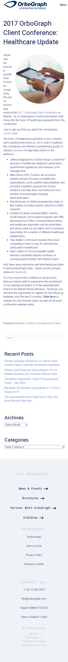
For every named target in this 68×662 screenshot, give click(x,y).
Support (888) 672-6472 (34, 607)
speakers (18, 150)
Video (57, 323)
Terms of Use (34, 546)
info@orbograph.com (34, 598)
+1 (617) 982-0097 (34, 589)
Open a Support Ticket (34, 616)
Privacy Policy (34, 555)
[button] (34, 488)
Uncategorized (44, 323)
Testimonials (34, 536)
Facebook (20, 272)
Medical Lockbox (25, 323)
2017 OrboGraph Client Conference (38, 112)
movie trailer (10, 133)
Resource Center (34, 564)
